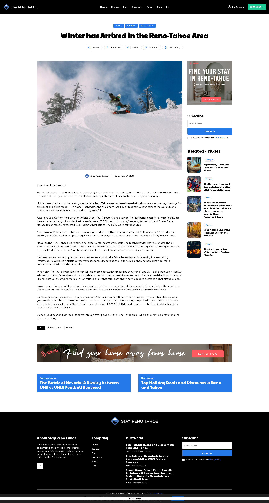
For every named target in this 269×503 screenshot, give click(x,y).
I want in (210, 131)
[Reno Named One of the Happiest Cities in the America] (194, 230)
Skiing (50, 327)
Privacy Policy (221, 138)
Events (131, 26)
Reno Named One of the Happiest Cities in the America (217, 232)
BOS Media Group (156, 493)
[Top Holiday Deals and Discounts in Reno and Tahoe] (194, 165)
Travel (208, 225)
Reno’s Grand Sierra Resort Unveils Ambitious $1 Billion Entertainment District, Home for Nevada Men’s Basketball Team (218, 210)
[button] (167, 7)
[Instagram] (40, 466)
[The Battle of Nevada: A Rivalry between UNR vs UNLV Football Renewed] (194, 184)
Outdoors (147, 26)
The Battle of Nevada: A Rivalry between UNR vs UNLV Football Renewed (217, 186)
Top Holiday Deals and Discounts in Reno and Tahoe (216, 167)
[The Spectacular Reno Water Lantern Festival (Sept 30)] (194, 249)
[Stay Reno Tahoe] (87, 176)
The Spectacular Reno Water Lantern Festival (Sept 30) (217, 252)
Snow (60, 327)
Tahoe (69, 327)
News (118, 26)
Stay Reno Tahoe (99, 176)
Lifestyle (209, 160)
